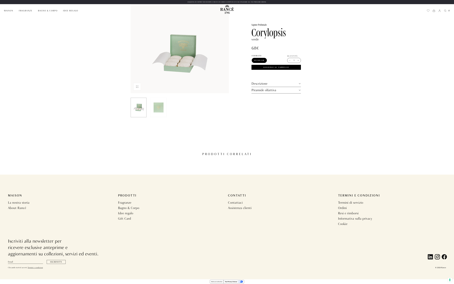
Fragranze (124, 202)
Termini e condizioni (35, 267)
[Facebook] (444, 257)
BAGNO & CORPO (47, 10)
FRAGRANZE (25, 10)
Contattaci (235, 202)
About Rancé (17, 208)
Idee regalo (125, 213)
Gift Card (124, 218)
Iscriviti (56, 261)
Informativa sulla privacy (355, 218)
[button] (433, 10)
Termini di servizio (350, 202)
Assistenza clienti (240, 208)
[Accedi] (439, 10)
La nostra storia (18, 202)
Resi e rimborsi (348, 213)
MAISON (8, 10)
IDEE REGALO (70, 10)
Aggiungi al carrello (276, 67)
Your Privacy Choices (231, 281)
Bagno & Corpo (128, 208)
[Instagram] (437, 257)
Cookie (342, 224)
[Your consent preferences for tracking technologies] (450, 280)
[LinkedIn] (430, 257)
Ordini (342, 208)
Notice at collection (216, 281)
